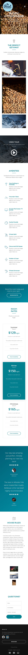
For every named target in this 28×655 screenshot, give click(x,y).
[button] (25, 6)
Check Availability (14, 356)
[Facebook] (3, 637)
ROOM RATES (14, 295)
